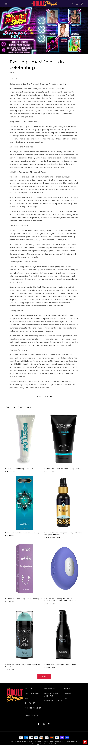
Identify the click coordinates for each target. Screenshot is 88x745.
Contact (68, 693)
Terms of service (71, 742)
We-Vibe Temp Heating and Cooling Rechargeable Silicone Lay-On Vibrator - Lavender (63, 599)
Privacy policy (59, 742)
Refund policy (48, 742)
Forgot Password (53, 701)
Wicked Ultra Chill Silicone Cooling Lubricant (61, 664)
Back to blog (45, 396)
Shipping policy (37, 744)
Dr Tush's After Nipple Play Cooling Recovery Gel (23, 598)
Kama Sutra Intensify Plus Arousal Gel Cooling (22, 533)
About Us (29, 688)
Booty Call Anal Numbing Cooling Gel (19, 468)
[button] (6, 3)
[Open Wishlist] (85, 742)
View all (44, 676)
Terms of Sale (31, 715)
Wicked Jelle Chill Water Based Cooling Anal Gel (62, 468)
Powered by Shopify (35, 742)
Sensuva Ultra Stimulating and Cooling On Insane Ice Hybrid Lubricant (62, 533)
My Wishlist (49, 688)
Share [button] (14, 78)
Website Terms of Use (33, 709)
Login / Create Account (51, 694)
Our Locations (32, 693)
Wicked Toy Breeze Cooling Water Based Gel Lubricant (22, 665)
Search (67, 688)
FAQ (66, 698)
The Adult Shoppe (22, 742)
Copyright (30, 703)
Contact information (51, 744)
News (27, 698)
